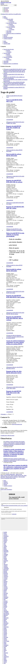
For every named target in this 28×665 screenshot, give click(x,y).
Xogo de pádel (9, 19)
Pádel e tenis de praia (5, 475)
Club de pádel (21, 476)
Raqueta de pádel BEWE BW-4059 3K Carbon (14, 70)
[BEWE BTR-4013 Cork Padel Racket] (15, 97)
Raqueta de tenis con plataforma (13, 33)
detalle (11, 119)
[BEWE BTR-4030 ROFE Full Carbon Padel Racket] (15, 292)
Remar (10, 28)
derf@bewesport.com (6, 2)
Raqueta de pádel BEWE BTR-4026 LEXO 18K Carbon (13, 392)
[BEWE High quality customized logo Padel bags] (15, 230)
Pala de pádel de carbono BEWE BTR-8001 (13, 83)
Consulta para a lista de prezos (7, 435)
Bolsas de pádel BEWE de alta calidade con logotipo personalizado (15, 234)
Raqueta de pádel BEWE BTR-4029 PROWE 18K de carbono (14, 318)
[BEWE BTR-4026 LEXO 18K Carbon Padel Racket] (15, 388)
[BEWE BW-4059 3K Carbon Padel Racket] (15, 204)
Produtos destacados (10, 474)
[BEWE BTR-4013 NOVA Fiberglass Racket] (15, 368)
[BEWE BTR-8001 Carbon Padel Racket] (15, 266)
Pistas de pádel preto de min (17, 475)
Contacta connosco (7, 38)
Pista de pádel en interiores (12, 476)
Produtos (5, 17)
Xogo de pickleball (10, 27)
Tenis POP (8, 32)
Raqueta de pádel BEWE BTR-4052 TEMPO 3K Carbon (13, 127)
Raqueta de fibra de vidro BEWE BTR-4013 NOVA (14, 372)
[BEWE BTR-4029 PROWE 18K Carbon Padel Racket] (15, 314)
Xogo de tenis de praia (11, 23)
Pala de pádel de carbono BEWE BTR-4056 (13, 154)
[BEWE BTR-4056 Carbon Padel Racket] (15, 151)
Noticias (5, 36)
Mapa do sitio (19, 474)
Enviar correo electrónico (6, 489)
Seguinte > (4, 414)
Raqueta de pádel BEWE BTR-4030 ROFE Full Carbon (15, 296)
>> (7, 414)
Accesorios (11, 21)
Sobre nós (5, 34)
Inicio (4, 16)
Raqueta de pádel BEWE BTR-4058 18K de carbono (14, 181)
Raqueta (11, 20)
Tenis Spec (8, 30)
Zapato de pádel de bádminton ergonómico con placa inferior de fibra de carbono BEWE (15, 342)
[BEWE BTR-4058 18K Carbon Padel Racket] (15, 177)
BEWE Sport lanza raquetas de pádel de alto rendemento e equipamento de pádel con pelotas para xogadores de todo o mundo (15, 468)
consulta (8, 119)
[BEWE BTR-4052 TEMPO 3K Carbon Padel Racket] (15, 123)
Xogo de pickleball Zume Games (8, 478)
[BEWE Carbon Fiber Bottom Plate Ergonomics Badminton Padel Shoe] (15, 338)
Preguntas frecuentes (8, 37)
